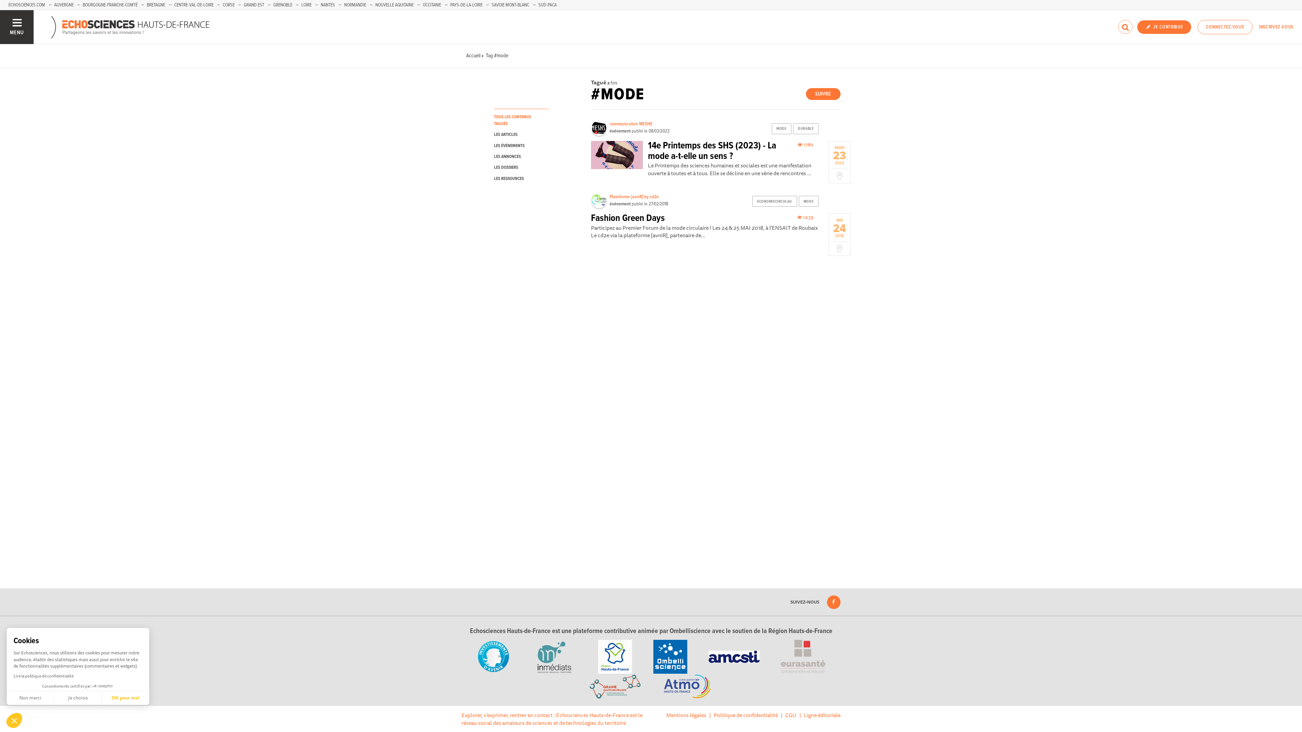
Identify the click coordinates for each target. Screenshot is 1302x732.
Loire (306, 5)
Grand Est (254, 5)
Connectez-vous (1225, 27)
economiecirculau (774, 201)
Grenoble (282, 5)
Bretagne (156, 5)
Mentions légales (686, 715)
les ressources (509, 179)
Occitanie (432, 5)
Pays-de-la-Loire (466, 5)
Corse (229, 5)
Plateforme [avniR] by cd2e (634, 197)
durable (805, 128)
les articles (505, 135)
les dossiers (506, 167)
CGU (790, 715)
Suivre (823, 94)
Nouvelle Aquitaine (394, 5)
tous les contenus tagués (512, 120)
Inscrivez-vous (1276, 27)
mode (781, 128)
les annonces (507, 157)
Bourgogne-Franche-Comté (110, 5)
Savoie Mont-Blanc (510, 5)
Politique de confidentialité (746, 715)
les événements (509, 146)
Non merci (30, 698)
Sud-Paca (547, 5)
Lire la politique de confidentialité (44, 676)
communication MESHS (631, 124)
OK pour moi (125, 698)
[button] (14, 720)
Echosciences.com (26, 5)
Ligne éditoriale (822, 715)
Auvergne (64, 5)
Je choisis (78, 698)
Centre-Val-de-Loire (194, 5)
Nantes (328, 5)
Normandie (355, 5)
